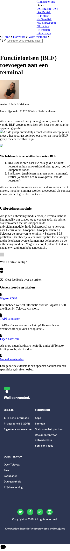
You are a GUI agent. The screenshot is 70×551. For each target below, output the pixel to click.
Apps (38, 418)
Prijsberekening (13, 487)
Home (6, 36)
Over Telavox (12, 465)
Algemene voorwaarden (18, 429)
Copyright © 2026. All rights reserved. (35, 519)
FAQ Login (44, 33)
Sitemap (40, 424)
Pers (6, 470)
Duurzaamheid (12, 482)
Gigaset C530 (8, 298)
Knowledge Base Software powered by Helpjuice (35, 529)
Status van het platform (49, 429)
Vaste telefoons (37, 36)
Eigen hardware (9, 339)
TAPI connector (10, 318)
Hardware (19, 36)
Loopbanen (11, 476)
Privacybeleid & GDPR (17, 424)
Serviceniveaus (44, 446)
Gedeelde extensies (12, 359)
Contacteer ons (46, 1)
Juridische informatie (16, 418)
